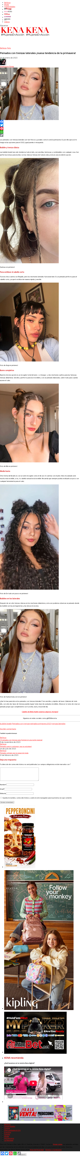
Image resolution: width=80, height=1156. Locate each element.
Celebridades (9, 7)
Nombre (3, 784)
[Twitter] (40, 125)
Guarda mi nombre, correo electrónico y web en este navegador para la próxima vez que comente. (37, 798)
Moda (6, 5)
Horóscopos (9, 1138)
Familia (7, 1134)
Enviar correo (57, 1144)
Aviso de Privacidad (37, 1150)
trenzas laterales (58, 724)
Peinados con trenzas (21, 724)
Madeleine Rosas (7, 67)
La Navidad (8, 1140)
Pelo (9, 48)
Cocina (7, 1128)
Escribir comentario (8, 729)
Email (2, 789)
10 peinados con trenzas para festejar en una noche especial (21, 740)
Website (3, 793)
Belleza (7, 3)
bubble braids (6, 724)
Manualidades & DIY (12, 1130)
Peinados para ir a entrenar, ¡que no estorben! (16, 746)
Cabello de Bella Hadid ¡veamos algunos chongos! (40, 711)
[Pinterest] (40, 128)
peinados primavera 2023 (40, 724)
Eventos (7, 1132)
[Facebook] (40, 121)
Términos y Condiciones (53, 1150)
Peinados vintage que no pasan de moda (14, 753)
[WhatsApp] (40, 131)
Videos (7, 22)
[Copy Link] (40, 135)
